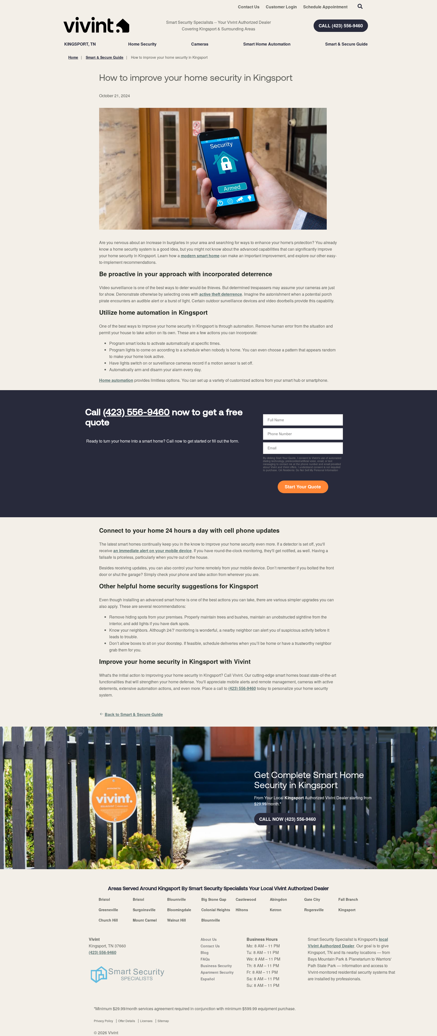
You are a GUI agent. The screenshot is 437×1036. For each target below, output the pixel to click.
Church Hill (108, 920)
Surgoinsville (144, 909)
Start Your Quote (303, 486)
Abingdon (278, 899)
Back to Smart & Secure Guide (134, 714)
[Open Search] (360, 6)
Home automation (116, 380)
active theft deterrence (220, 294)
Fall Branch (348, 899)
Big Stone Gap (213, 899)
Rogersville (314, 909)
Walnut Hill (176, 920)
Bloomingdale (179, 909)
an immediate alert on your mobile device (152, 550)
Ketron (275, 909)
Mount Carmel (145, 920)
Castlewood (246, 899)
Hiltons (242, 909)
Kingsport (347, 909)
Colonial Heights (215, 909)
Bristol (104, 899)
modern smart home (200, 255)
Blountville (176, 899)
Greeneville (108, 909)
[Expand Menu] (159, 44)
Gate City (312, 899)
